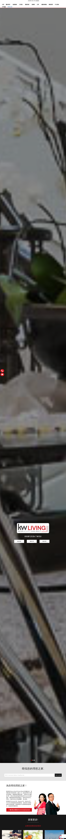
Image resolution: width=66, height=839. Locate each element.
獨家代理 (32, 542)
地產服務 (15, 4)
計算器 (20, 4)
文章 (38, 4)
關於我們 (8, 4)
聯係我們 (51, 4)
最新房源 (27, 4)
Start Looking (58, 775)
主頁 (3, 4)
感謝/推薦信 (44, 4)
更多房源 (19, 542)
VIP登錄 (4, 6)
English (10, 6)
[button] (5, 385)
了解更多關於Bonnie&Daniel (19, 810)
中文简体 (57, 4)
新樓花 (33, 4)
